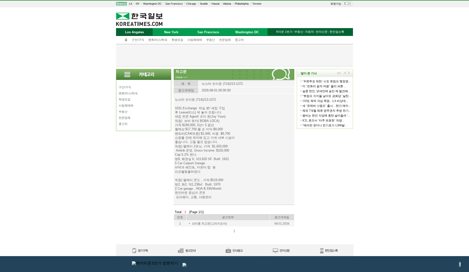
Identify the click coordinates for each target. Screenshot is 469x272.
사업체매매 (194, 40)
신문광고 (187, 251)
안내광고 (234, 251)
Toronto (256, 3)
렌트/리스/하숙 (157, 40)
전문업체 (225, 40)
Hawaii (215, 3)
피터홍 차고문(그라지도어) (209, 223)
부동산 (210, 40)
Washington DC (152, 3)
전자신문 (322, 31)
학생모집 (177, 40)
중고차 (239, 40)
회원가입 (335, 3)
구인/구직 (138, 40)
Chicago (191, 3)
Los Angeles (134, 32)
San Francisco (174, 3)
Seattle (204, 3)
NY (137, 3)
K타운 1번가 (284, 31)
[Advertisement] (234, 55)
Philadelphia (242, 3)
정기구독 (139, 251)
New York (171, 32)
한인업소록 (337, 31)
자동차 (309, 31)
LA (130, 3)
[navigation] (234, 3)
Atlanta (227, 3)
